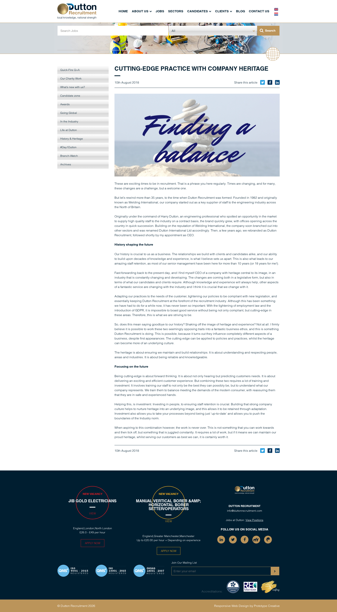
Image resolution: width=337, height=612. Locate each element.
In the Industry (69, 121)
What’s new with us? (72, 87)
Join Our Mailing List (184, 562)
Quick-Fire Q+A (70, 70)
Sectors (175, 11)
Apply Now (92, 543)
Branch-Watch (69, 156)
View (92, 513)
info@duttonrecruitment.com (244, 510)
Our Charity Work (71, 78)
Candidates (197, 11)
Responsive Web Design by (233, 606)
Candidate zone (70, 95)
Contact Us (259, 11)
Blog (240, 11)
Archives (65, 164)
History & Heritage (71, 138)
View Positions (254, 520)
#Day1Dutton (68, 147)
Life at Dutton (68, 130)
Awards (65, 104)
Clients (222, 11)
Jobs (160, 11)
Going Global (68, 113)
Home (123, 11)
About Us (140, 11)
